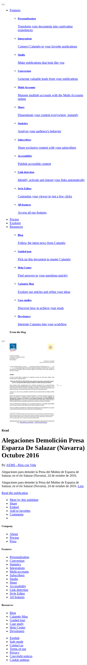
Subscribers (17, 575)
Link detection (19, 590)
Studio (14, 579)
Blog (13, 613)
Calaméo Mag (19, 616)
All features (17, 597)
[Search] (3, 341)
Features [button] (15, 10)
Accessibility (18, 586)
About (14, 534)
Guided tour (17, 620)
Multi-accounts (19, 571)
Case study (17, 624)
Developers (17, 631)
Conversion (17, 560)
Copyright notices (21, 656)
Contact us (16, 645)
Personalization (19, 557)
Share (13, 582)
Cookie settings (19, 660)
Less (81, 486)
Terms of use (18, 649)
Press (13, 541)
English (14, 638)
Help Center (17, 627)
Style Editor (17, 593)
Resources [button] (16, 226)
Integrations (17, 568)
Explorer (15, 223)
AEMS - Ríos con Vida (21, 465)
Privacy (14, 652)
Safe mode (16, 641)
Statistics (15, 564)
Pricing (14, 219)
